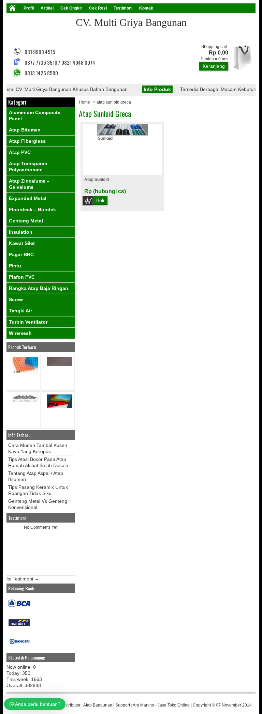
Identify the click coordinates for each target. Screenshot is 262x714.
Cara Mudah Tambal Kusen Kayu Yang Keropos (37, 448)
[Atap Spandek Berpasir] (59, 364)
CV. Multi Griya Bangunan (131, 22)
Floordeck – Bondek (32, 209)
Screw (16, 299)
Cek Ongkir (71, 8)
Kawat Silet (22, 243)
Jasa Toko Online (174, 705)
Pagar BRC (21, 254)
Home (84, 102)
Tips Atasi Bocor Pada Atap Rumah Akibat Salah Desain (38, 462)
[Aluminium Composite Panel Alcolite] (59, 406)
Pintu (15, 265)
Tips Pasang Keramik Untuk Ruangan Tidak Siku (38, 490)
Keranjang (214, 66)
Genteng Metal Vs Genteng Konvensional (37, 504)
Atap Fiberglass (27, 141)
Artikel (47, 8)
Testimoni (123, 8)
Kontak (146, 8)
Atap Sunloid (96, 179)
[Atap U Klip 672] (25, 400)
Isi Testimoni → (22, 578)
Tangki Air (20, 310)
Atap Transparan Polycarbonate (28, 166)
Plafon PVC (22, 277)
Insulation (20, 232)
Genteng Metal (26, 220)
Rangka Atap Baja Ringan (38, 288)
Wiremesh (20, 333)
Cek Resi (98, 8)
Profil (29, 8)
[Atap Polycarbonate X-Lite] (25, 372)
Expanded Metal (27, 198)
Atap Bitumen (25, 130)
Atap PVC (20, 152)
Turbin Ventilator (28, 322)
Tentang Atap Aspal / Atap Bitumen (35, 476)
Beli (100, 200)
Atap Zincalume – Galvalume (29, 184)
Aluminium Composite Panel (34, 115)
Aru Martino (143, 705)
